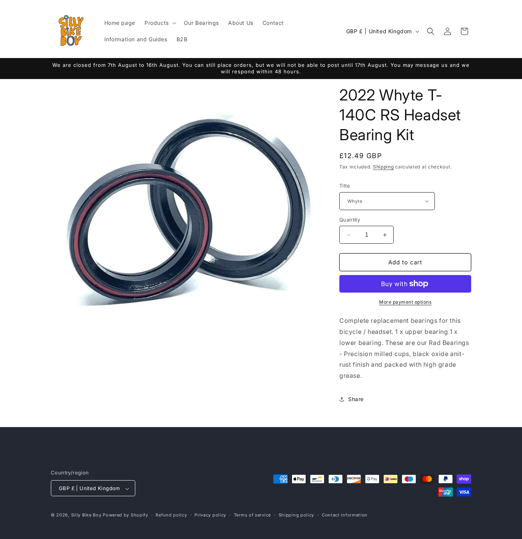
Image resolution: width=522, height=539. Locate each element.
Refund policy (171, 515)
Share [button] (356, 399)
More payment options (405, 302)
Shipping (383, 167)
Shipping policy (296, 515)
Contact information (345, 515)
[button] (159, 23)
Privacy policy (210, 515)
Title (344, 186)
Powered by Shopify (125, 515)
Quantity (349, 220)
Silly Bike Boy (86, 515)
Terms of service (252, 515)
